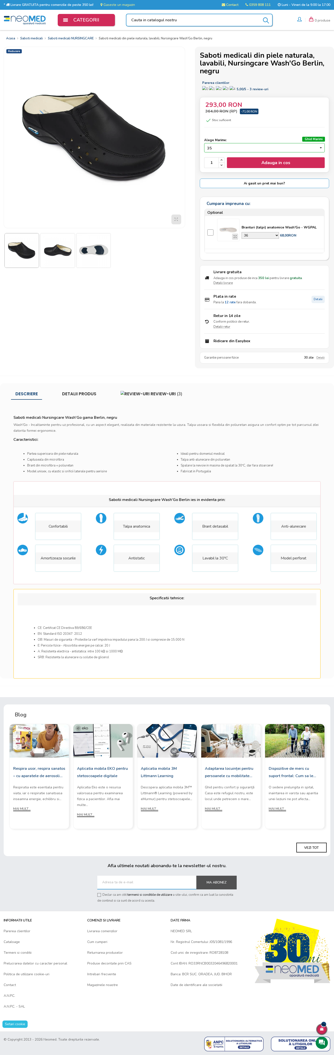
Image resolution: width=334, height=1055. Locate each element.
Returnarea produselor (105, 952)
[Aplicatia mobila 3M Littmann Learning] (167, 740)
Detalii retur (221, 327)
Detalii (318, 299)
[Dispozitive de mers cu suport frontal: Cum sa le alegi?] (294, 740)
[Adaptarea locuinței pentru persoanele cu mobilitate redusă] (231, 740)
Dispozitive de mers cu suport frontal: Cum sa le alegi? (291, 773)
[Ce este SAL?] (234, 1044)
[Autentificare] (299, 20)
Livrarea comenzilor (102, 931)
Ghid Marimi (314, 139)
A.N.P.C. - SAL (14, 1006)
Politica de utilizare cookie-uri (26, 974)
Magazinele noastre (102, 985)
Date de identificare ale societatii (196, 985)
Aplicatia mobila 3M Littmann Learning (159, 772)
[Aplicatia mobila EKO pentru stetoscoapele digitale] (103, 740)
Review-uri (166, 394)
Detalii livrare (223, 283)
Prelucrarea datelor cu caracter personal (35, 963)
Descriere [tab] (26, 394)
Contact (231, 4)
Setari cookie (15, 1024)
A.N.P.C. (9, 995)
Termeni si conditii (18, 952)
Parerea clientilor (17, 931)
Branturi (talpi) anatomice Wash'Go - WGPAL (279, 227)
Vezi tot (311, 847)
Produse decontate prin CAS (109, 963)
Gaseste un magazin (118, 4)
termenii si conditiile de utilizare (149, 895)
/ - (252, 89)
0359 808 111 (259, 4)
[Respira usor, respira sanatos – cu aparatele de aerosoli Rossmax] (39, 740)
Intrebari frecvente (101, 974)
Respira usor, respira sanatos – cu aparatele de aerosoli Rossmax (39, 773)
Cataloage (12, 942)
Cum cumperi (97, 942)
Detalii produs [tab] (79, 394)
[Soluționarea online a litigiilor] (300, 1044)
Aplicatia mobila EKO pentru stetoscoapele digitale (102, 772)
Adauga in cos (275, 163)
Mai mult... (22, 808)
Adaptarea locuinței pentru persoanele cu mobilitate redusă (229, 773)
